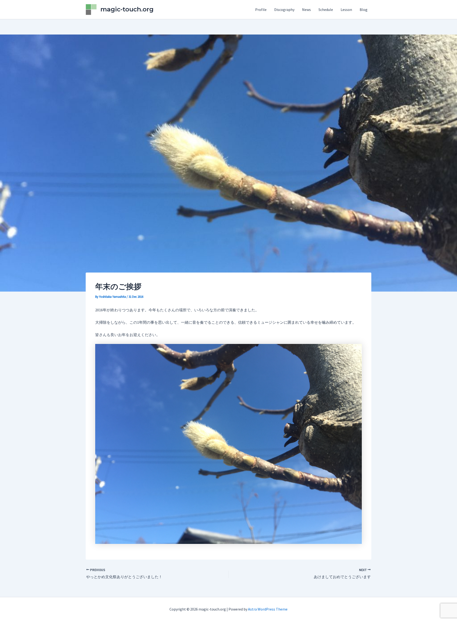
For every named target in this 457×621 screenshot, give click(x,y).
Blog (364, 9)
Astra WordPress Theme (268, 609)
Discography (284, 9)
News (306, 9)
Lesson (346, 9)
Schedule (325, 9)
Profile (261, 9)
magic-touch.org (127, 9)
